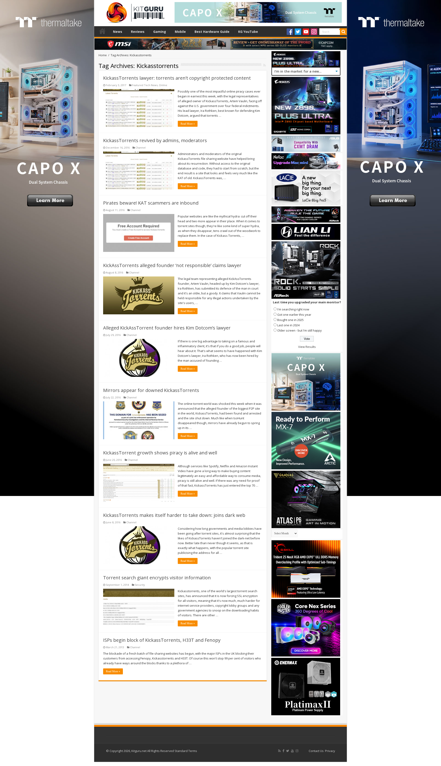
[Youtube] (306, 31)
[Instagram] (314, 31)
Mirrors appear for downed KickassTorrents (151, 390)
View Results (307, 347)
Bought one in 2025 (290, 320)
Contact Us (316, 751)
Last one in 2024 (288, 325)
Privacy (330, 751)
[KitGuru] (134, 11)
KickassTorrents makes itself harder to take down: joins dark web (174, 515)
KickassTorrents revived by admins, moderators (155, 140)
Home (102, 31)
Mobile (180, 31)
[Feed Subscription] (264, 65)
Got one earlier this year (294, 315)
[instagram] (297, 751)
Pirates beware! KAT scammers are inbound (150, 203)
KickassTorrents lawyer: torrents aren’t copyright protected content (177, 78)
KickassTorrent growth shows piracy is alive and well (160, 453)
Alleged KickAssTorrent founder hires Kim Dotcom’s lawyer (167, 328)
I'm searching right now (293, 309)
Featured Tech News (145, 85)
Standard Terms (186, 751)
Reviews (137, 31)
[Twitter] (298, 31)
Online (163, 85)
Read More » (188, 123)
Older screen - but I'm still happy (299, 330)
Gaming (159, 31)
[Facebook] (290, 31)
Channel (141, 147)
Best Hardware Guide (212, 31)
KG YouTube (248, 31)
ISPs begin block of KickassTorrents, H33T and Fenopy (161, 640)
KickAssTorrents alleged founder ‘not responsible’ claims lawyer (172, 265)
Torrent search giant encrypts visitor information (157, 577)
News (117, 31)
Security (140, 584)
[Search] (343, 31)
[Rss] (279, 751)
